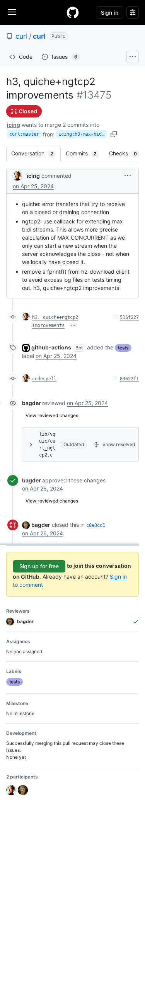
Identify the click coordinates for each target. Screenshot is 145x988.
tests (123, 348)
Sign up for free (39, 566)
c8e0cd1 (95, 525)
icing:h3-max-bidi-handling (82, 134)
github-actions (51, 347)
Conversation (36, 153)
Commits (85, 153)
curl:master (24, 134)
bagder (31, 403)
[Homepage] (73, 12)
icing (13, 124)
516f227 (129, 317)
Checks (127, 153)
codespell (44, 379)
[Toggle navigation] (12, 12)
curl (21, 36)
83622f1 (129, 379)
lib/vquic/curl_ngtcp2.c (47, 444)
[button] (127, 175)
